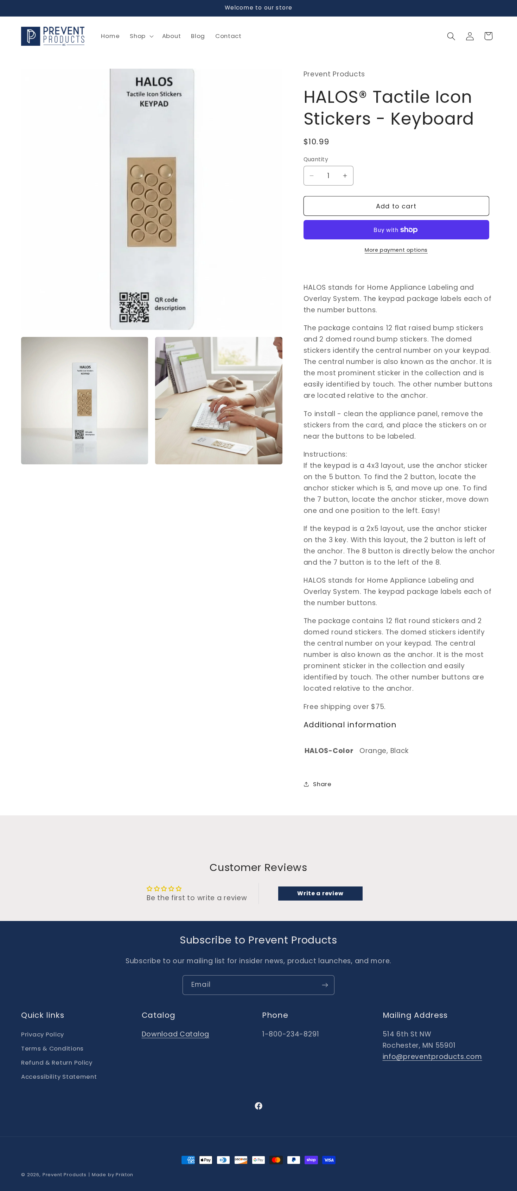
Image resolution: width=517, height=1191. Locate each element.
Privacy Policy (42, 1034)
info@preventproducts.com (432, 1056)
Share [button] (322, 784)
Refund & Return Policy (56, 1062)
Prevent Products (65, 1174)
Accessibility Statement (59, 1076)
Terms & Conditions (52, 1048)
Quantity (316, 159)
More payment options (396, 249)
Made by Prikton (113, 1174)
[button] (141, 36)
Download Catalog (176, 1034)
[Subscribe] (324, 985)
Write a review (320, 893)
